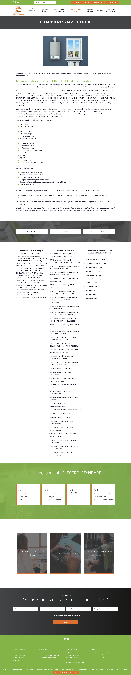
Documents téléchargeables (75, 662)
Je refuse (65, 672)
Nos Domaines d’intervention (49, 655)
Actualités (76, 2)
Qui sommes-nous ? (32, 10)
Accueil (15, 652)
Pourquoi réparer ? (45, 10)
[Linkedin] (15, 2)
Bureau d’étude (90, 10)
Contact (99, 10)
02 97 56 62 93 (99, 657)
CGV (67, 660)
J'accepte (56, 672)
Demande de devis (32, 231)
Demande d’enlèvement (111, 10)
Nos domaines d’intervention (76, 10)
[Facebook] (13, 2)
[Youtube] (18, 2)
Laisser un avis (111, 2)
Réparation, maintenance (59, 10)
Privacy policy (74, 672)
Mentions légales (71, 657)
